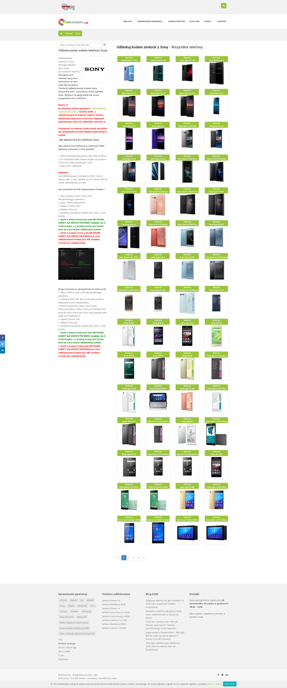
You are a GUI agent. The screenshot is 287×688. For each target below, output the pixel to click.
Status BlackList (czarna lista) (74, 622)
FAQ (60, 639)
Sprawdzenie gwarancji (150, 21)
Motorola (82, 605)
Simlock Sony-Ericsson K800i (116, 616)
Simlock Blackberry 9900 (114, 624)
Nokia (71, 605)
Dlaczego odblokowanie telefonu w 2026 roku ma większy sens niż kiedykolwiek (163, 646)
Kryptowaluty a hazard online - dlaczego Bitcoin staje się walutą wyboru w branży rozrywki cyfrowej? (165, 636)
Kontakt (221, 21)
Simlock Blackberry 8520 (114, 604)
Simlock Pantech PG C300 (114, 620)
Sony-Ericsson (66, 616)
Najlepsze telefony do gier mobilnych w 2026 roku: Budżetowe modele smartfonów (165, 604)
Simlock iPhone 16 (111, 608)
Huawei (74, 611)
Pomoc (208, 21)
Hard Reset (92, 678)
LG (82, 600)
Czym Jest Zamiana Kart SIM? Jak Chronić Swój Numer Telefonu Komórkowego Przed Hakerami (162, 625)
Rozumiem (230, 683)
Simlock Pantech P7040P (114, 628)
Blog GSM (194, 21)
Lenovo (63, 611)
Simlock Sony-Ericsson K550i (116, 612)
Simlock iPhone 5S (111, 600)
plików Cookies (214, 683)
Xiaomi (73, 600)
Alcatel (90, 600)
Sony (62, 605)
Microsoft (82, 616)
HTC (93, 605)
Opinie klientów (176, 21)
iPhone (63, 600)
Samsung (86, 611)
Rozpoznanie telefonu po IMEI (74, 628)
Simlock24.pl (63, 678)
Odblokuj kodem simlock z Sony (142, 47)
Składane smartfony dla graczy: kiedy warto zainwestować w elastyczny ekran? (163, 614)
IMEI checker (80, 678)
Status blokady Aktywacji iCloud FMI (77, 633)
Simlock (127, 21)
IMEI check (107, 678)
